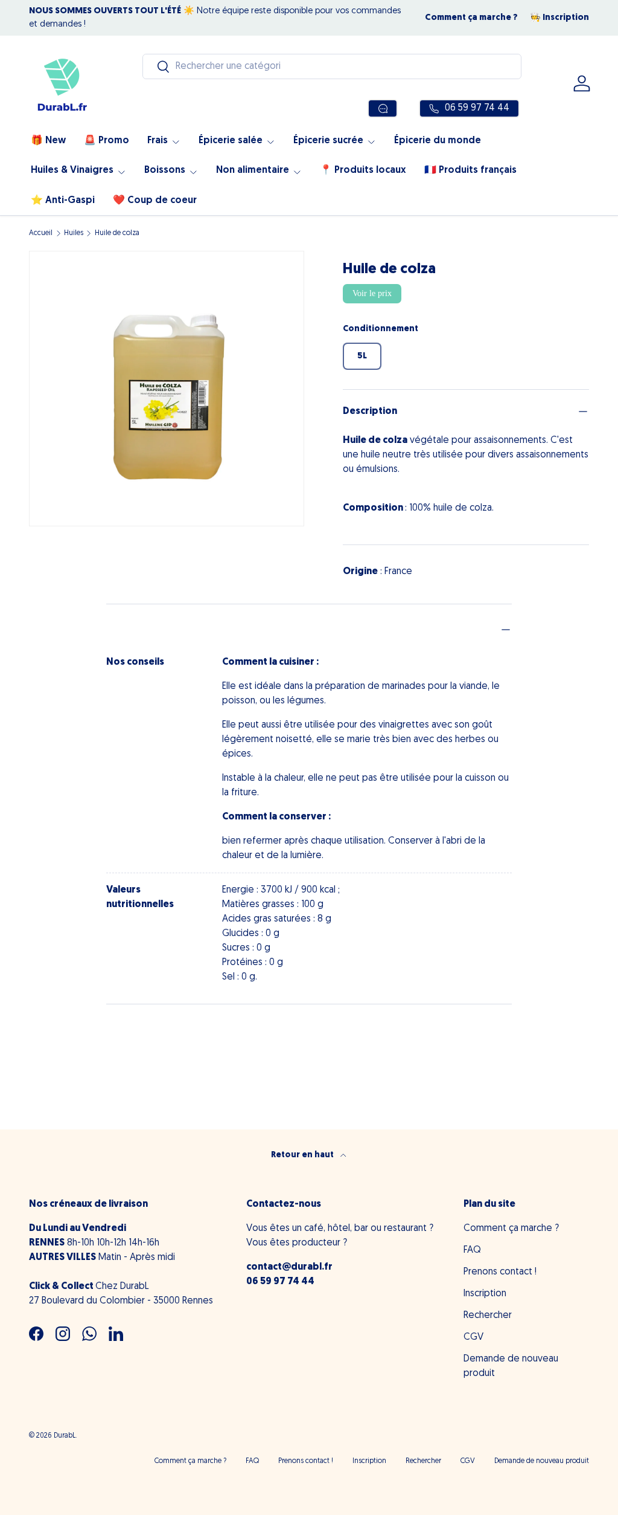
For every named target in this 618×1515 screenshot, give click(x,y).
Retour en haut (303, 1155)
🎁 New (48, 141)
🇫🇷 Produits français (470, 170)
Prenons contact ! (500, 1272)
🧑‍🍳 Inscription (559, 17)
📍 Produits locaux (363, 170)
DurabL (64, 1435)
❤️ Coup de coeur (155, 200)
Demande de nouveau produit (541, 1461)
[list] (167, 388)
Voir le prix (372, 293)
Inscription (485, 1294)
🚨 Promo (106, 141)
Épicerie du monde (437, 141)
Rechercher (488, 1315)
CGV (473, 1337)
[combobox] (332, 66)
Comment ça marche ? (471, 17)
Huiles (73, 233)
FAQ (472, 1250)
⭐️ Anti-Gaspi (63, 200)
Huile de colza (117, 233)
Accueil (41, 233)
